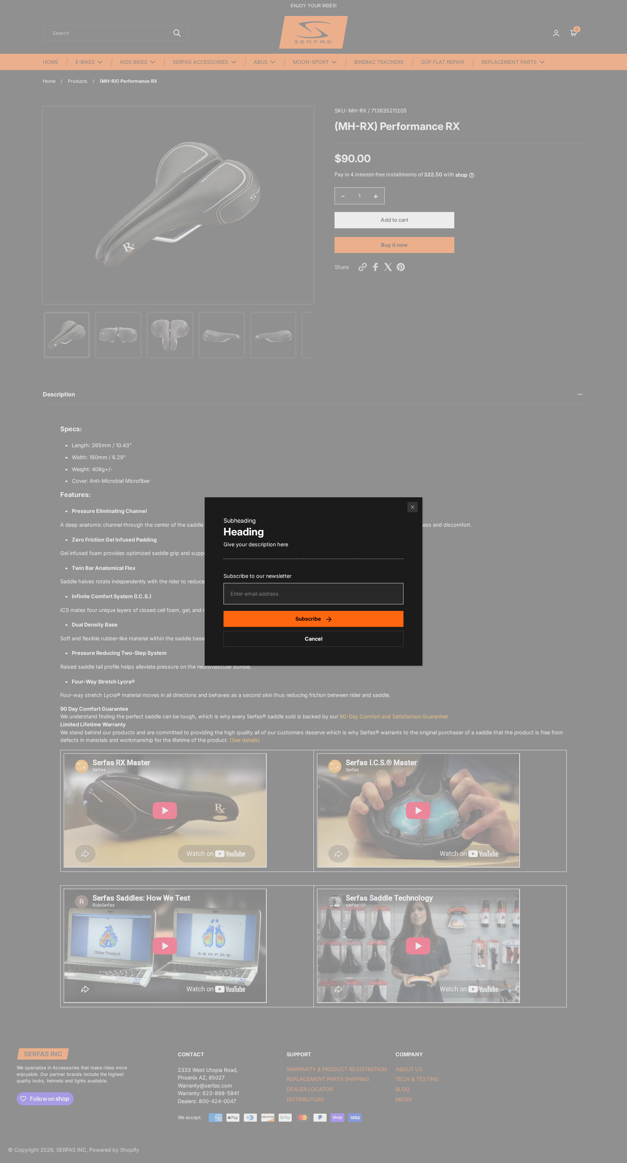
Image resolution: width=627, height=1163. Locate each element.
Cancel (314, 639)
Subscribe (308, 619)
